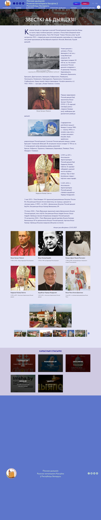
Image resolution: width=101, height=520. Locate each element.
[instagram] (17, 3)
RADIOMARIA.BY (50, 362)
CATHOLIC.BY (23, 361)
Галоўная (7, 8)
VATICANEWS (78, 362)
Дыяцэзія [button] (30, 8)
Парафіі (74, 8)
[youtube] (23, 3)
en (97, 3)
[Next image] (89, 333)
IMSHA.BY (23, 381)
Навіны (18, 8)
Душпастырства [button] (88, 8)
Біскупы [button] (42, 8)
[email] (20, 3)
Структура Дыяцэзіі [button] (58, 8)
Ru (93, 3)
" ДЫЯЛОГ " (50, 381)
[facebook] (14, 3)
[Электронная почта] (97, 474)
